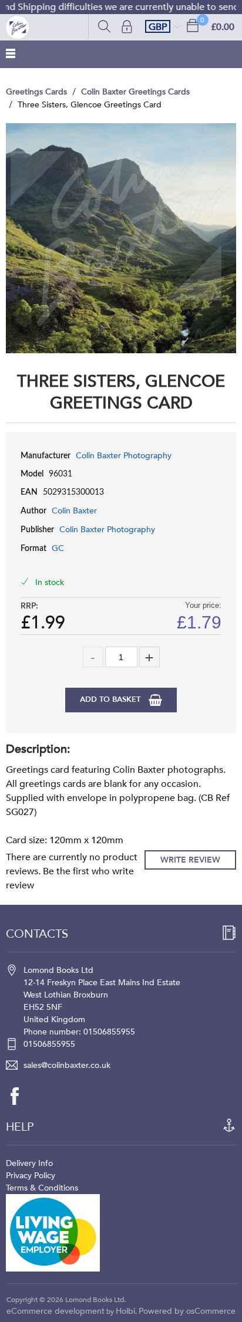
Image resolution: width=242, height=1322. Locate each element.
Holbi (125, 1311)
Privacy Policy (30, 1175)
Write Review (190, 859)
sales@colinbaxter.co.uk (66, 1065)
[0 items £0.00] (192, 25)
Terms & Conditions (42, 1187)
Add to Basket (111, 699)
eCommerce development (55, 1311)
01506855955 (49, 1044)
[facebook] (20, 1096)
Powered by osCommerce (187, 1311)
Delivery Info (29, 1163)
